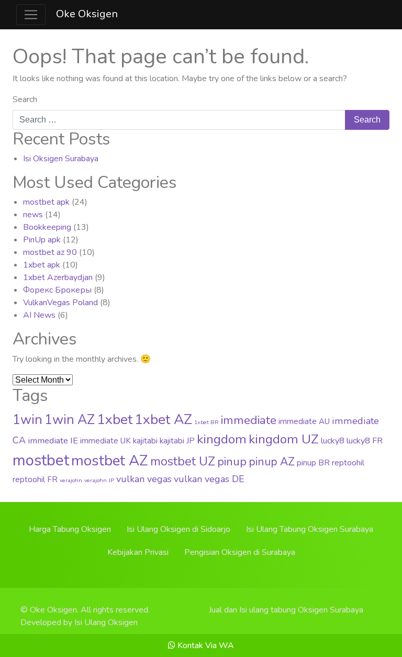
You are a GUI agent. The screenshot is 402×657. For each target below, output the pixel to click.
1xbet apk (41, 265)
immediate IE (53, 441)
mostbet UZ (182, 461)
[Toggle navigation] (31, 14)
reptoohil (348, 463)
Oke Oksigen (87, 14)
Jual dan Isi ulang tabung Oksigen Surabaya (286, 610)
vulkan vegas (144, 479)
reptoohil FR (35, 479)
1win (27, 420)
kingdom (222, 439)
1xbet (114, 419)
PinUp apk (42, 240)
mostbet (41, 460)
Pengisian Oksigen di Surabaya (239, 552)
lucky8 (332, 441)
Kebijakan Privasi (138, 552)
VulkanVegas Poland (60, 302)
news (33, 214)
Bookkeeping (47, 227)
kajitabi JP (177, 441)
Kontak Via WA (204, 645)
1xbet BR (206, 422)
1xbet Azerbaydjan (58, 277)
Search (25, 99)
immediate (248, 420)
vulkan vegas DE (209, 479)
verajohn (71, 480)
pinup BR (313, 463)
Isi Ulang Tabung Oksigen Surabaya (309, 529)
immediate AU (304, 421)
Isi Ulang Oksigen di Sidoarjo (178, 529)
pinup (232, 462)
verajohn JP (99, 480)
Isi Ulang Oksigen (106, 622)
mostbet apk (46, 202)
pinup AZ (272, 461)
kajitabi (145, 441)
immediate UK (105, 441)
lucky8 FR (365, 441)
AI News (39, 315)
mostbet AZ (109, 461)
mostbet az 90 (50, 252)
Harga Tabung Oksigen (70, 529)
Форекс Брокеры (57, 290)
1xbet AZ (163, 419)
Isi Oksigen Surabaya (60, 158)
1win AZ (69, 420)
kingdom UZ (284, 439)
